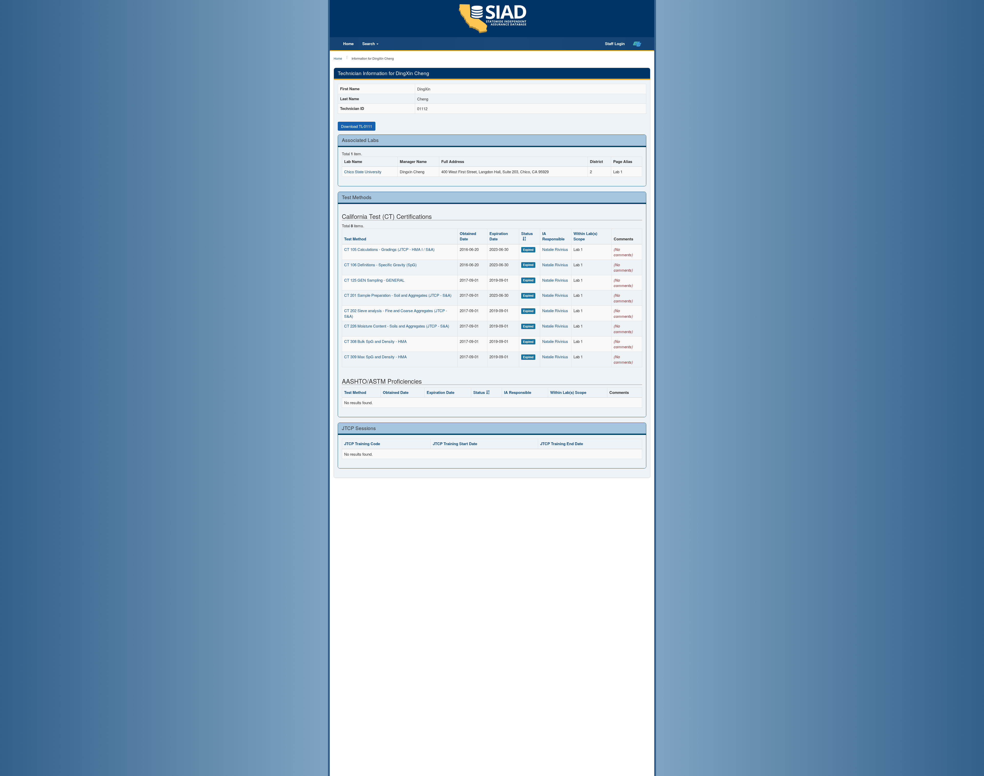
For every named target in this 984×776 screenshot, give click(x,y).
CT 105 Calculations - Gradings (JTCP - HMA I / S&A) (389, 249)
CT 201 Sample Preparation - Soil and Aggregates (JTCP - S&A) (398, 295)
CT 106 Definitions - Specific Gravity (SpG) (380, 264)
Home (348, 43)
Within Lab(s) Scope (585, 236)
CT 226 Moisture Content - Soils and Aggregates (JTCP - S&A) (396, 326)
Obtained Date (468, 236)
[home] (637, 43)
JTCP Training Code (362, 443)
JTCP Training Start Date (455, 443)
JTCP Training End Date (561, 443)
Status (527, 233)
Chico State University (363, 171)
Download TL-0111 (356, 126)
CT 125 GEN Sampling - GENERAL (374, 280)
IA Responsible (553, 236)
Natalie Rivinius (555, 249)
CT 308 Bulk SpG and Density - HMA (375, 341)
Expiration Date (498, 236)
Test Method (355, 239)
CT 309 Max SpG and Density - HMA (375, 356)
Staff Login (615, 43)
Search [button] (369, 43)
